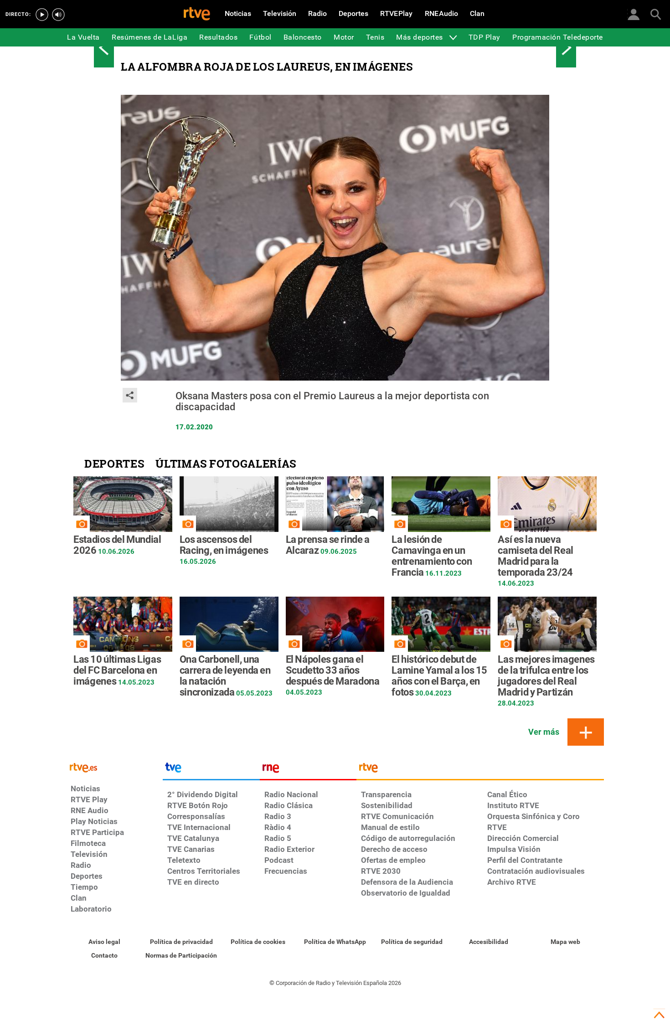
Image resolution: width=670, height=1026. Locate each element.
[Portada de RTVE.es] (197, 14)
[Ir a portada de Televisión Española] (211, 769)
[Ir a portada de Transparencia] (480, 769)
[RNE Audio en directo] (58, 14)
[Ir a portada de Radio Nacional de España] (308, 769)
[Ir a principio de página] (659, 1015)
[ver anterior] (104, 47)
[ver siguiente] (566, 47)
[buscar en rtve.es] (655, 13)
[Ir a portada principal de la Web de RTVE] (114, 766)
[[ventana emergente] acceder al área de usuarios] (633, 13)
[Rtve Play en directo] (42, 14)
